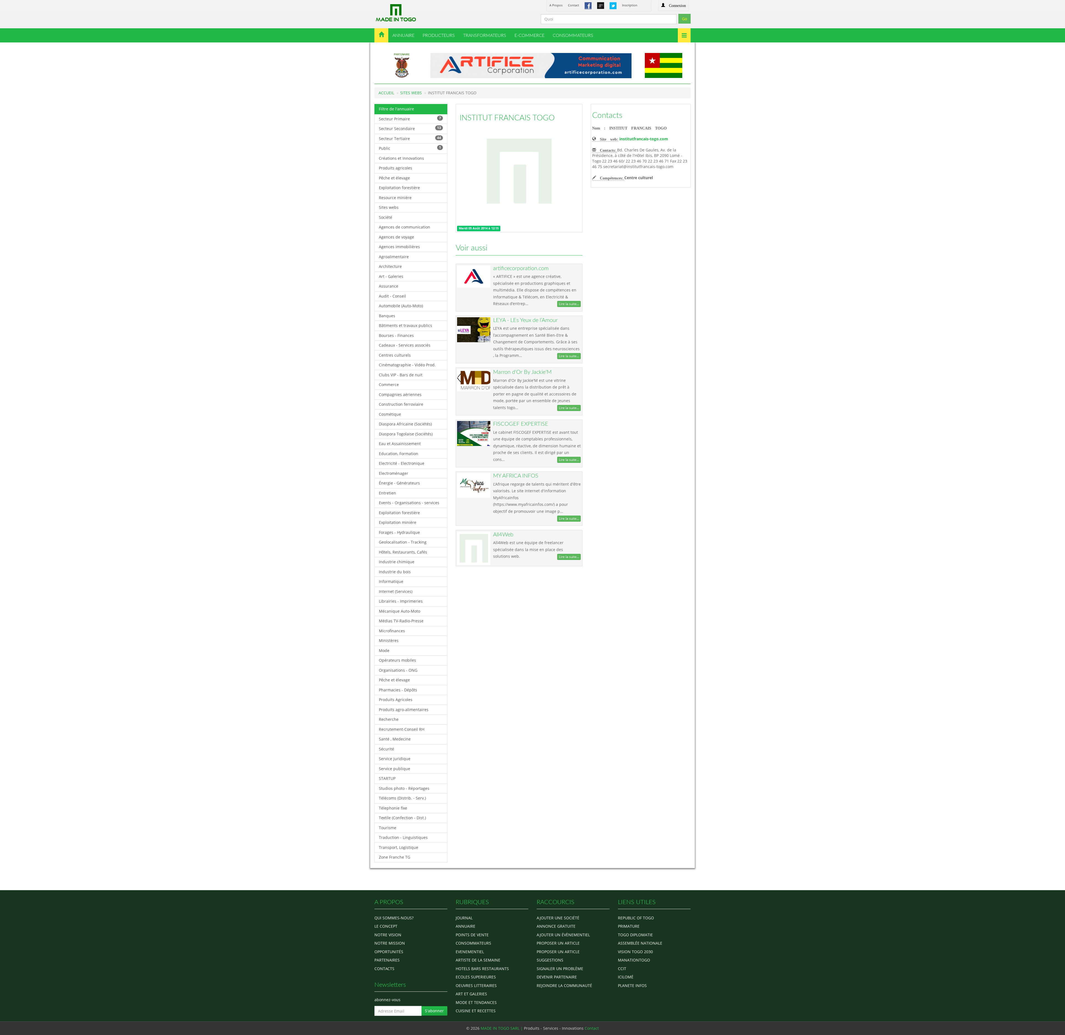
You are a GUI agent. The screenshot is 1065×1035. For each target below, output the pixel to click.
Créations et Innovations (401, 158)
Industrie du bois (395, 571)
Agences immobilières (399, 246)
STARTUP (387, 778)
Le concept (385, 926)
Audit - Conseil (392, 296)
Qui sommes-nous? (394, 917)
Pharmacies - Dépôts (398, 689)
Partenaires (387, 960)
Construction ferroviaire (401, 404)
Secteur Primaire (410, 118)
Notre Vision (387, 934)
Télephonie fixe (393, 808)
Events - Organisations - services (409, 502)
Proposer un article (558, 943)
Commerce (389, 384)
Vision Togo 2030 (635, 951)
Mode (384, 650)
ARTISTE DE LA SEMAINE (478, 960)
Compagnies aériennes (400, 394)
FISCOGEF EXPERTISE (520, 424)
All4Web (503, 534)
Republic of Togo (636, 917)
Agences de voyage (396, 237)
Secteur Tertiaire (410, 138)
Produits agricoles (395, 168)
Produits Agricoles (395, 699)
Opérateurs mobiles (397, 660)
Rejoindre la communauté (564, 985)
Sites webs (389, 207)
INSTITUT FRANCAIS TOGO (507, 118)
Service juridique (394, 758)
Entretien (387, 493)
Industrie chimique (396, 561)
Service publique (394, 768)
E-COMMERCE (529, 35)
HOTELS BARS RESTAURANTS (482, 968)
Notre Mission (389, 943)
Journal (464, 917)
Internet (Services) (395, 591)
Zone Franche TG (394, 857)
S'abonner (434, 1010)
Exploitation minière (397, 522)
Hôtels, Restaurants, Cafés (403, 552)
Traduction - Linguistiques (403, 837)
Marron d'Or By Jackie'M (522, 372)
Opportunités (388, 951)
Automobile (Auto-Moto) (401, 305)
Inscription (629, 5)
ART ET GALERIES (471, 993)
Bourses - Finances (396, 335)
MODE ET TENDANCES (476, 1002)
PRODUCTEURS (439, 35)
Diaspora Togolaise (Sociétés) (406, 434)
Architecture (390, 266)
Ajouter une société (558, 917)
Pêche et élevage (394, 178)
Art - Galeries (391, 276)
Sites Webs (411, 92)
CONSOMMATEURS (573, 35)
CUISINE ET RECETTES (476, 1010)
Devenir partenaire (557, 977)
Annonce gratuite (556, 926)
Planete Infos (632, 985)
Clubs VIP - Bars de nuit (400, 374)
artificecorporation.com (521, 268)
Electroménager (393, 473)
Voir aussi (471, 248)
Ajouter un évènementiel (563, 934)
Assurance (388, 286)
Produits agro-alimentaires (403, 709)
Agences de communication (404, 227)
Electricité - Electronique (401, 463)
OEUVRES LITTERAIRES (476, 985)
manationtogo (634, 960)
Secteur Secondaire (410, 128)
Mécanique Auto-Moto (399, 611)
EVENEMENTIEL (470, 951)
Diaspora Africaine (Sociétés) (405, 424)
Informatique (391, 581)
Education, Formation (398, 453)
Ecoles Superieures (476, 977)
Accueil (386, 92)
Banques (387, 315)
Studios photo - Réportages (404, 788)
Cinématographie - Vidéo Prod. (407, 364)
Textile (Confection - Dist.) (402, 817)
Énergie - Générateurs (399, 483)
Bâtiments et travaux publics (405, 325)
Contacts (607, 115)
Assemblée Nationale (640, 943)
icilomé (625, 977)
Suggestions (550, 960)
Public (410, 148)
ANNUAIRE (403, 35)
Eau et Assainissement (400, 443)
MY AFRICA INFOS (515, 476)
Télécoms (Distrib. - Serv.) (402, 798)
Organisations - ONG (398, 670)
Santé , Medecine (395, 739)
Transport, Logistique (398, 847)
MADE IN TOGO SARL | (502, 1028)
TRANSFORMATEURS (484, 35)
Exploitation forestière (399, 187)
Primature (629, 926)
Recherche (389, 719)
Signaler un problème (560, 968)
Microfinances (392, 630)
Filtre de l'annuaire (396, 108)
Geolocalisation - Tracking (403, 542)
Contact (573, 5)
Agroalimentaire (394, 256)
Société (385, 217)
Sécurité (386, 749)
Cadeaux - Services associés (404, 345)
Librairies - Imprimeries (401, 601)
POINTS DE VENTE (472, 934)
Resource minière (395, 197)
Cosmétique (390, 414)
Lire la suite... (569, 303)
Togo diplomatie (635, 934)
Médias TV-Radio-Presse (401, 620)
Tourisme (387, 827)
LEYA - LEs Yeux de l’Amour (525, 320)
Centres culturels (395, 355)
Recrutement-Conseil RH (401, 729)
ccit (622, 968)
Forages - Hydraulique (399, 532)
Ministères (389, 640)
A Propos (555, 5)
